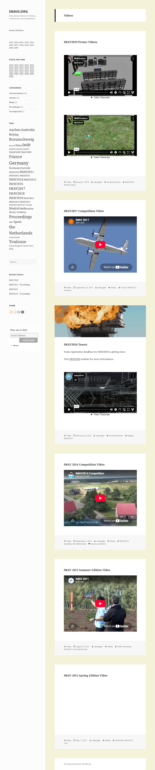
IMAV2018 (17, 193)
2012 (21, 70)
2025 (11, 42)
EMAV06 (19, 149)
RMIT (11, 222)
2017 (16, 45)
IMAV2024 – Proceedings (19, 293)
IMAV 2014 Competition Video (84, 464)
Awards (12, 98)
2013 (32, 45)
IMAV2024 (13, 205)
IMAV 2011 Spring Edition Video (85, 675)
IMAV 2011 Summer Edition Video (87, 570)
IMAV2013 (25, 175)
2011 (27, 70)
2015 (32, 68)
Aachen (14, 130)
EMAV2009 (25, 152)
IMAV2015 (30, 179)
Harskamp (14, 168)
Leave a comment (98, 544)
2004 (11, 76)
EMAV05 (12, 149)
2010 (32, 70)
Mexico (12, 212)
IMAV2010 (14, 172)
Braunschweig (21, 139)
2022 (27, 42)
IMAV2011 (27, 172)
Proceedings (14, 107)
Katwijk (29, 205)
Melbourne (26, 208)
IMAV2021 (29, 198)
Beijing (13, 134)
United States (28, 246)
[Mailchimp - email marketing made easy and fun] (14, 345)
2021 (32, 42)
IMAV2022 (14, 201)
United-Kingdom (15, 246)
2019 (11, 45)
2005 (32, 73)
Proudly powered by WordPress (77, 764)
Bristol (11, 146)
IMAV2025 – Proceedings (19, 284)
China (18, 145)
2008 (16, 73)
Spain (17, 222)
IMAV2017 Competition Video (84, 211)
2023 (21, 42)
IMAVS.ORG (18, 11)
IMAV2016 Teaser (75, 344)
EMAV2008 (14, 152)
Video (69, 182)
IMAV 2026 (13, 280)
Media (11, 102)
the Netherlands (79, 544)
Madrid (14, 208)
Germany (18, 163)
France (15, 156)
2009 (11, 48)
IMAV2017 (17, 188)
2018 (16, 68)
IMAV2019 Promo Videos (80, 42)
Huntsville (25, 168)
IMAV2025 (21, 205)
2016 (21, 45)
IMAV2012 (14, 175)
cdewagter (97, 182)
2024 (16, 42)
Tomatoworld (14, 237)
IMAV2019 (16, 198)
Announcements (16, 93)
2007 (16, 48)
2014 (27, 45)
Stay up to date (18, 330)
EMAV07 (26, 149)
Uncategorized (15, 111)
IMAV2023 (25, 201)
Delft (26, 144)
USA (11, 248)
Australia (28, 130)
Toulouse (17, 241)
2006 (27, 73)
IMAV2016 (16, 184)
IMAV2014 (16, 179)
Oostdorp (21, 212)
